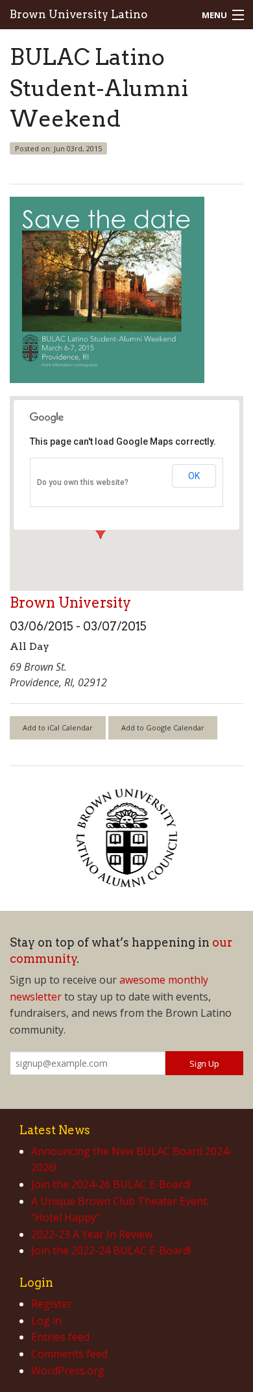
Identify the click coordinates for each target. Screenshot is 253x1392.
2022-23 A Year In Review (91, 1234)
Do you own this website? (82, 482)
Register (51, 1304)
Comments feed (69, 1354)
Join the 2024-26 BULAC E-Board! (111, 1184)
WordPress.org (67, 1370)
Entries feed (60, 1337)
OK (194, 476)
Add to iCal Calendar (58, 727)
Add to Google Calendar (162, 727)
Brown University (70, 602)
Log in (46, 1320)
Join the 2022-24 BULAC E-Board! (111, 1250)
